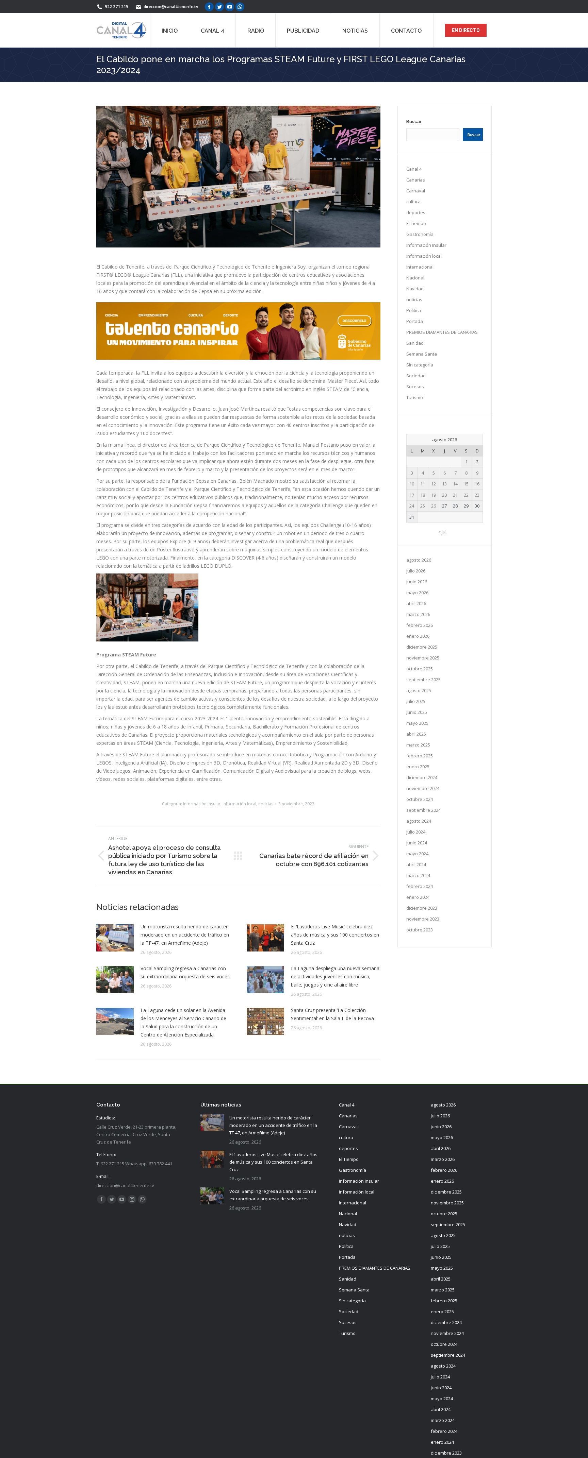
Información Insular (201, 804)
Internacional (420, 267)
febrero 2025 (419, 756)
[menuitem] (169, 30)
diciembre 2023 (421, 908)
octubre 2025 (419, 669)
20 (444, 495)
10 (411, 484)
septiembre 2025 (423, 679)
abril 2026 (416, 603)
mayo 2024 (417, 854)
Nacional (415, 278)
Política (413, 310)
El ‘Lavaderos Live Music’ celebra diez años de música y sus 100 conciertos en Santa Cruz (335, 934)
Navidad (415, 289)
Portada (414, 321)
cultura (413, 202)
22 (466, 495)
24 (411, 506)
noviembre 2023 (422, 919)
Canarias (415, 180)
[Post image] (115, 937)
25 (422, 506)
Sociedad (416, 376)
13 (444, 484)
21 (455, 495)
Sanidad (415, 343)
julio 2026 (415, 571)
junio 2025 (416, 712)
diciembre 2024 (421, 777)
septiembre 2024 (423, 810)
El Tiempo (416, 223)
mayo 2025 (417, 723)
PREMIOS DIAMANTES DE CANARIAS (442, 332)
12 (433, 484)
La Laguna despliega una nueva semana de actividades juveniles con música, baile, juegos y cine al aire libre (335, 976)
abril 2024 (416, 864)
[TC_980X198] (238, 358)
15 (466, 484)
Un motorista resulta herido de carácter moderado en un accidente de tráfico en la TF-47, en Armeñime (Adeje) (185, 934)
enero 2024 (417, 897)
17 (411, 495)
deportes (415, 212)
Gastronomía (420, 234)
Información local (239, 804)
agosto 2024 (418, 821)
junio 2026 (416, 582)
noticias (265, 804)
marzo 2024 (418, 875)
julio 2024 (415, 832)
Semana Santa (421, 354)
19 (433, 495)
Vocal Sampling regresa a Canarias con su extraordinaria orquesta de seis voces (185, 972)
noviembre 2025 (422, 658)
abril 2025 (416, 734)
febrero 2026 (419, 625)
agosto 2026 (418, 560)
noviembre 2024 (422, 788)
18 (422, 495)
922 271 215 (116, 7)
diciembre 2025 (421, 647)
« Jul (442, 532)
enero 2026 (417, 636)
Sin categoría (419, 365)
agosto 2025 (418, 690)
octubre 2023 (419, 930)
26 (433, 506)
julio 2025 (415, 701)
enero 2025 (417, 767)
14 (455, 484)
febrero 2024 (419, 886)
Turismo (414, 397)
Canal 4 (414, 169)
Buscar (414, 121)
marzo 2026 (418, 614)
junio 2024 (416, 843)
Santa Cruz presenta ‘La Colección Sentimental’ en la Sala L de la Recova (332, 1014)
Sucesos (415, 386)
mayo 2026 (417, 592)
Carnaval (415, 191)
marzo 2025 (418, 745)
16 (477, 484)
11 (422, 484)
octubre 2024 (419, 799)
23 (477, 495)
